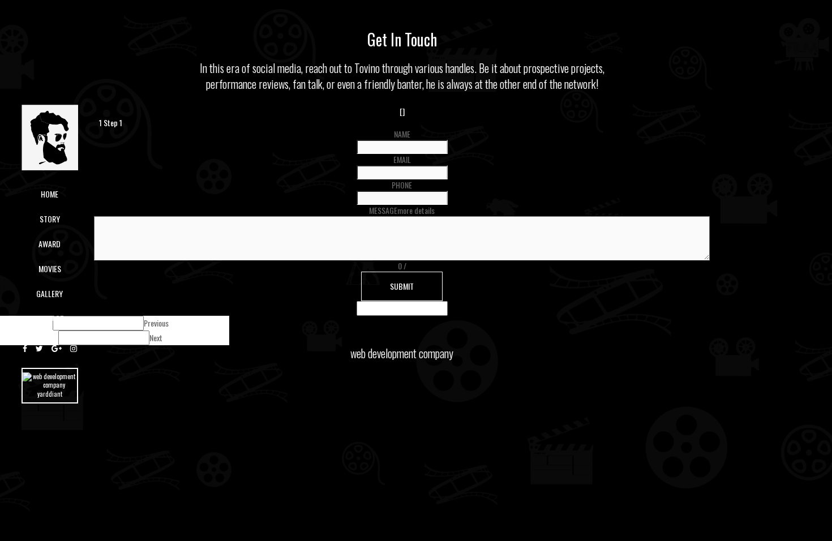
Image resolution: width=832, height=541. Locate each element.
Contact (49, 318)
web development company (401, 353)
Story (50, 219)
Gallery (49, 293)
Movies (49, 268)
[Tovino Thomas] (50, 136)
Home (49, 194)
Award (49, 244)
